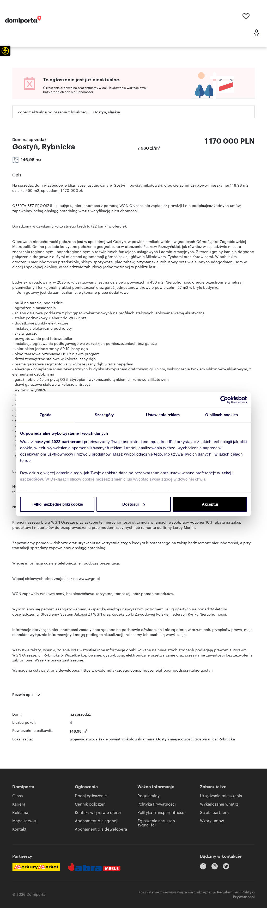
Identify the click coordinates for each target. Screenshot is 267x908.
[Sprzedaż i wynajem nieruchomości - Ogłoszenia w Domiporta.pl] (23, 19)
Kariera (18, 804)
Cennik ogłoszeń (90, 804)
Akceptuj (210, 504)
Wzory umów (212, 820)
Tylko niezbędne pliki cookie (57, 504)
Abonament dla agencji (96, 820)
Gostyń (201, 738)
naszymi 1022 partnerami (58, 441)
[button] (5, 51)
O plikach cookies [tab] (221, 415)
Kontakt (19, 829)
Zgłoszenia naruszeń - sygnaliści (157, 822)
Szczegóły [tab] (104, 415)
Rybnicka (227, 738)
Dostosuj (130, 504)
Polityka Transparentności (161, 812)
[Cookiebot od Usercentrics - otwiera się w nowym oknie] (224, 400)
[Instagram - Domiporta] (214, 866)
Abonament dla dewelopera (101, 829)
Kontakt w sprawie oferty (98, 812)
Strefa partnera (214, 812)
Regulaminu (227, 891)
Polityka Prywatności (156, 804)
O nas (17, 795)
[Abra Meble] (94, 867)
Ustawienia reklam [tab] (163, 415)
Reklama (20, 812)
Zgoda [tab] (45, 415)
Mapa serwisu (25, 820)
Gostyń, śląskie (106, 111)
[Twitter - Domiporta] (226, 866)
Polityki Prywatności (244, 894)
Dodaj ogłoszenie (91, 795)
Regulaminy (148, 795)
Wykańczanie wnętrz (219, 804)
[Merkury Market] (36, 867)
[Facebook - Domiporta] (203, 866)
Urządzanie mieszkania (221, 795)
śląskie (102, 738)
